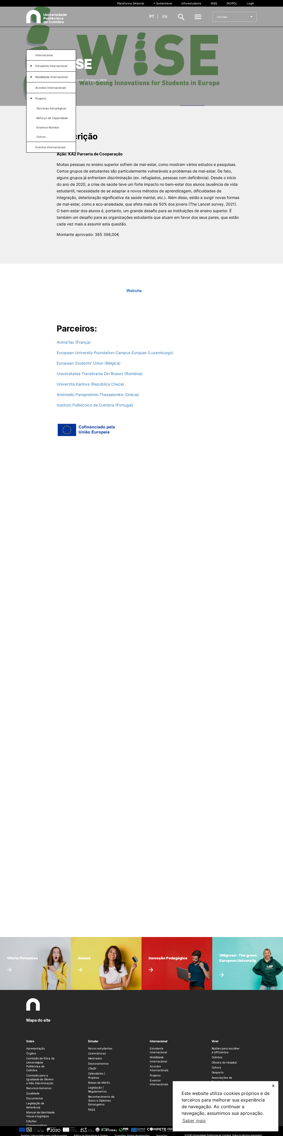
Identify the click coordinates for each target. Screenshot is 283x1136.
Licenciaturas (97, 1053)
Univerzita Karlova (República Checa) (90, 384)
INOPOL (232, 3)
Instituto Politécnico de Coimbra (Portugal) (95, 405)
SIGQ (214, 3)
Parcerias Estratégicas (51, 108)
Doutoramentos (98, 1063)
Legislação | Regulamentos (97, 1089)
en (164, 16)
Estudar (93, 1041)
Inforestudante (191, 3)
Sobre (30, 1041)
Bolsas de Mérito (99, 1082)
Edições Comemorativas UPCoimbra (36, 1125)
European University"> (234, 950)
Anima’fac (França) (74, 342)
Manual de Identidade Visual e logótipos (40, 1114)
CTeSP (92, 1068)
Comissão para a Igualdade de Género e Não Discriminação (40, 1079)
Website (134, 290)
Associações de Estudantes (222, 1079)
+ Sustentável (162, 3)
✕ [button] (273, 1085)
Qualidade (32, 1093)
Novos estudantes (100, 1048)
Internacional (44, 55)
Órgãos (31, 1053)
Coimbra (217, 1057)
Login (250, 3)
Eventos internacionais (50, 147)
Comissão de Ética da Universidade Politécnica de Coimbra (40, 1064)
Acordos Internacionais (50, 87)
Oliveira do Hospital (224, 1062)
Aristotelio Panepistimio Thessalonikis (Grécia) (98, 394)
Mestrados (95, 1058)
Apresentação (35, 1048)
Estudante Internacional (51, 66)
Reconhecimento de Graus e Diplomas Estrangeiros (101, 1100)
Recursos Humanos (38, 1088)
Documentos (34, 1098)
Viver (215, 1041)
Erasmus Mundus (47, 127)
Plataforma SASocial (130, 3)
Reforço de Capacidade (52, 118)
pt (151, 16)
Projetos (40, 98)
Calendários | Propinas (96, 1075)
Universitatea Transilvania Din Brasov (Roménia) (100, 373)
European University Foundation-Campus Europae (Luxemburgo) (115, 352)
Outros (41, 136)
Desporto (218, 1072)
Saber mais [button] (194, 1120)
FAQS (91, 1109)
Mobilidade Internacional (51, 77)
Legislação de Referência (35, 1105)
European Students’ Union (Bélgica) (88, 363)
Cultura (216, 1067)
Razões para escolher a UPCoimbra (226, 1050)
